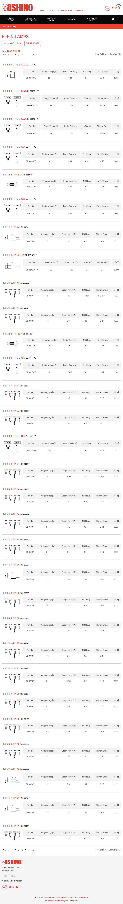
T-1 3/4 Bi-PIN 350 (12, 539)
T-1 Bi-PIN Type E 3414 (14, 436)
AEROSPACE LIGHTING (10, 19)
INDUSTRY (72, 19)
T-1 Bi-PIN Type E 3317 (14, 357)
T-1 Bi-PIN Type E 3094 (14, 146)
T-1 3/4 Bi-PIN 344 (12, 463)
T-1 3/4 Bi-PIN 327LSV (14, 254)
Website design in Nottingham (54, 901)
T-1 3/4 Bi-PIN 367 (12, 593)
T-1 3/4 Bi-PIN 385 (12, 769)
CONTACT (79, 10)
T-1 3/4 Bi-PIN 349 (12, 514)
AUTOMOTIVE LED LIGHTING (30, 19)
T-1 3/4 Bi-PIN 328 (12, 283)
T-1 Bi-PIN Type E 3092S (15, 91)
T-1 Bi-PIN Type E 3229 (14, 198)
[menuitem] (10, 19)
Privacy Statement (68, 897)
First (4, 54)
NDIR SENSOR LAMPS (92, 19)
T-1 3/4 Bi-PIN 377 (12, 668)
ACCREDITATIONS (65, 10)
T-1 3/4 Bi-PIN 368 (12, 618)
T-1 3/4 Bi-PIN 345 (12, 489)
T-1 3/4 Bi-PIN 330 (12, 308)
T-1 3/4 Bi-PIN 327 (12, 226)
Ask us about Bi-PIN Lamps (13, 43)
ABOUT (43, 10)
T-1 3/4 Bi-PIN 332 (12, 385)
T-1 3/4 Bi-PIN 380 (12, 693)
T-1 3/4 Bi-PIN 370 (12, 643)
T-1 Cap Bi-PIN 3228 (13, 174)
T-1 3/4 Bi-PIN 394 (12, 826)
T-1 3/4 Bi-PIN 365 (12, 564)
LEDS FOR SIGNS (51, 19)
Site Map (59, 897)
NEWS (51, 10)
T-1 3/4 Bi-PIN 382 (12, 744)
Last (33, 54)
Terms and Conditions (81, 897)
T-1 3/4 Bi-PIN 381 (12, 719)
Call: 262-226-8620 (32, 43)
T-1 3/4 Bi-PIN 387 (12, 797)
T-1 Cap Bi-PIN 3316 (13, 333)
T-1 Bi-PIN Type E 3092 (14, 64)
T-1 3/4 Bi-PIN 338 (12, 410)
